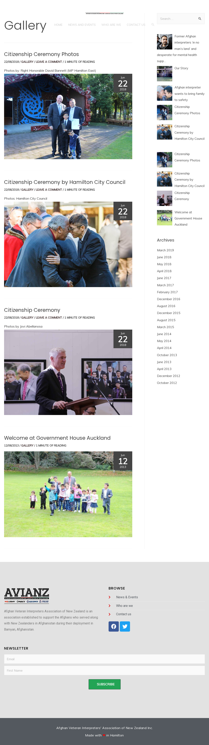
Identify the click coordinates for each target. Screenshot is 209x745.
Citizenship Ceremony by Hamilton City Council (64, 182)
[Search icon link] (153, 24)
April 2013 (164, 369)
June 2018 (164, 257)
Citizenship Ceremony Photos (41, 54)
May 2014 (164, 341)
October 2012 (167, 383)
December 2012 (168, 376)
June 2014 (164, 334)
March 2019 (165, 250)
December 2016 (168, 299)
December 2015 (168, 313)
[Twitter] (125, 626)
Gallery (27, 61)
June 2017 (164, 278)
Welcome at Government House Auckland (57, 438)
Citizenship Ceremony (32, 310)
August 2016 (166, 306)
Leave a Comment (49, 61)
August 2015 (166, 320)
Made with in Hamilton (104, 735)
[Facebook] (114, 626)
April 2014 (164, 348)
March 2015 (165, 327)
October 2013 (167, 355)
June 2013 (164, 362)
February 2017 (167, 292)
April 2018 (164, 271)
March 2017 (165, 285)
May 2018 (164, 264)
